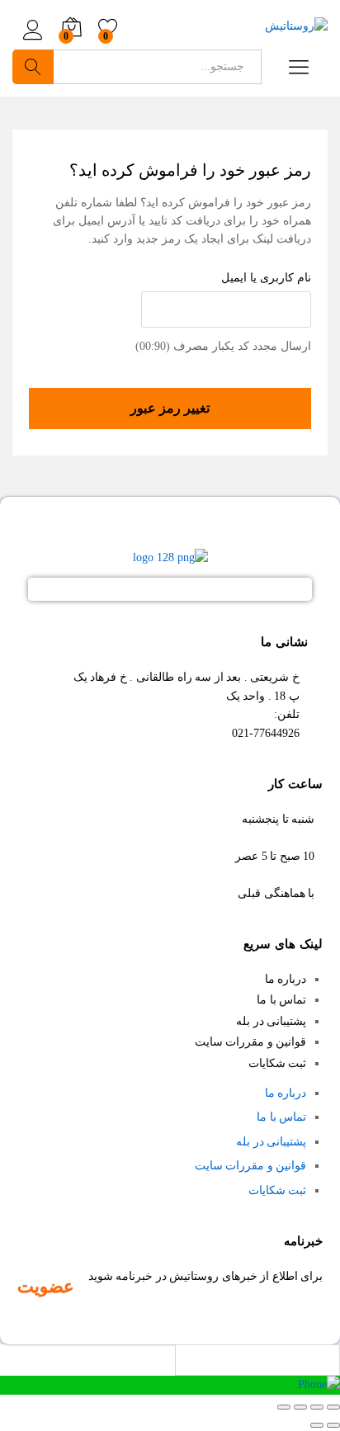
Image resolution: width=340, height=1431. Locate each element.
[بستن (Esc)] (333, 1407)
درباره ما (286, 979)
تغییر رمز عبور (170, 408)
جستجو (33, 67)
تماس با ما (281, 1000)
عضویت (45, 1286)
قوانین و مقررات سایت (251, 1042)
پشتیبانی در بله (271, 1021)
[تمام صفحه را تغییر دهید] (300, 1407)
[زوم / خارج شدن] (283, 1407)
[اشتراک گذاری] (316, 1407)
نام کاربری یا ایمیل (266, 278)
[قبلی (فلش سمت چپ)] (333, 1425)
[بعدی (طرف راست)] (316, 1425)
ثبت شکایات (277, 1063)
